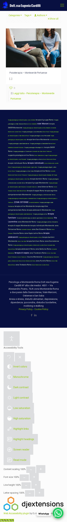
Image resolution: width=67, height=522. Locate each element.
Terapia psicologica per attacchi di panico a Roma (30, 237)
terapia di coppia (22, 253)
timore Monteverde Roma (49, 159)
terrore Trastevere (22, 257)
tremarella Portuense (18, 147)
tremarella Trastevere (31, 187)
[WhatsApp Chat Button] (58, 513)
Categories (14, 15)
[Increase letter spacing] (39, 493)
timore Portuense (12, 257)
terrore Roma (11, 171)
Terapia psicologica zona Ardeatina (32, 132)
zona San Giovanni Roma (41, 229)
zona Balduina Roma (43, 249)
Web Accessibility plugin (16, 513)
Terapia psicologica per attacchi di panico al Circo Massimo (37, 128)
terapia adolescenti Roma (25, 249)
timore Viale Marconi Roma (19, 191)
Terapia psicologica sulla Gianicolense (18, 143)
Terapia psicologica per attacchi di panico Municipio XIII (40, 175)
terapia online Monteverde (25, 206)
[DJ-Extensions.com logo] (33, 510)
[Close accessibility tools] (20, 357)
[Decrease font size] (24, 477)
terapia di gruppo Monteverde (37, 183)
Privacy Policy (26, 309)
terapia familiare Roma (35, 241)
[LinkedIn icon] (35, 315)
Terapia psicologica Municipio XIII (34, 147)
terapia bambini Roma (38, 179)
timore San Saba (22, 241)
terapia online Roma (42, 171)
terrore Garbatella (32, 124)
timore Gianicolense (39, 155)
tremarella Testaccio (26, 229)
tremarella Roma (54, 139)
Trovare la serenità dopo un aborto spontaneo (29, 218)
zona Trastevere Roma (37, 253)
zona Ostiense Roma (45, 187)
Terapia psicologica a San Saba (24, 171)
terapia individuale (36, 163)
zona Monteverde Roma (27, 222)
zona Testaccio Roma (23, 265)
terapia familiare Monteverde (38, 139)
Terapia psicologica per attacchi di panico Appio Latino (24, 167)
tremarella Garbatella (34, 202)
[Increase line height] (36, 485)
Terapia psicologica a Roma (35, 159)
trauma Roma (18, 233)
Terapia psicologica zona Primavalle (39, 135)
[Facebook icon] (31, 315)
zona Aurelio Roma (43, 261)
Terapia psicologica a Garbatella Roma (41, 143)
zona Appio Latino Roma (33, 233)
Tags (26, 15)
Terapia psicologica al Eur (40, 214)
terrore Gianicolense (48, 218)
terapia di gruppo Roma (44, 120)
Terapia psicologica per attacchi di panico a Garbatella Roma (22, 198)
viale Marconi (43, 124)
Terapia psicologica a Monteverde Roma (43, 195)
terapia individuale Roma (17, 163)
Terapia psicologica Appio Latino (47, 167)
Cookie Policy (41, 309)
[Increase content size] (40, 469)
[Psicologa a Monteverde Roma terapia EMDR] (20, 5)
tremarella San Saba (37, 151)
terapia (46, 155)
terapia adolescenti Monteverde (39, 210)
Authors (41, 15)
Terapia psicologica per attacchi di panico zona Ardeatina (21, 120)
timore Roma (46, 132)
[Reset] (9, 356)
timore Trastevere (47, 151)
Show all (54, 18)
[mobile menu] (62, 5)
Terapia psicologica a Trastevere (22, 151)
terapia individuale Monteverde (42, 225)
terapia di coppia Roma (35, 191)
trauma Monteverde (34, 257)
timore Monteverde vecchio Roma (40, 265)
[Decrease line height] (26, 485)
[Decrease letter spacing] (29, 493)
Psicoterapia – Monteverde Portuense (28, 72)
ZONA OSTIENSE (21, 202)
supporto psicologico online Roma (21, 155)
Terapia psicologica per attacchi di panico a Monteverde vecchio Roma (30, 245)
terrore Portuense (22, 175)
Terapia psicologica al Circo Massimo (47, 222)
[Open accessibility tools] (12, 338)
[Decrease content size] (31, 470)
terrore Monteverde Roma (28, 261)
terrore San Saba (51, 253)
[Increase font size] (34, 477)
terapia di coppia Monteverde (19, 225)
